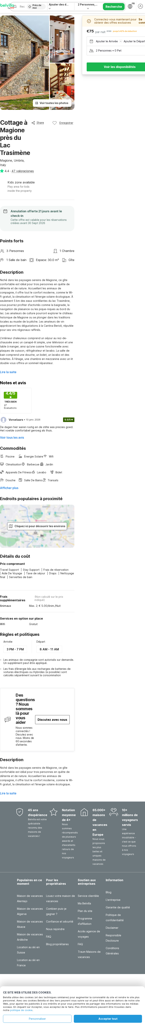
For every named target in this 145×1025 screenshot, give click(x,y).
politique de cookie (21, 1010)
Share (40, 122)
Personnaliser (37, 1018)
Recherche (114, 6)
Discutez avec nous (52, 720)
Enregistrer (66, 122)
